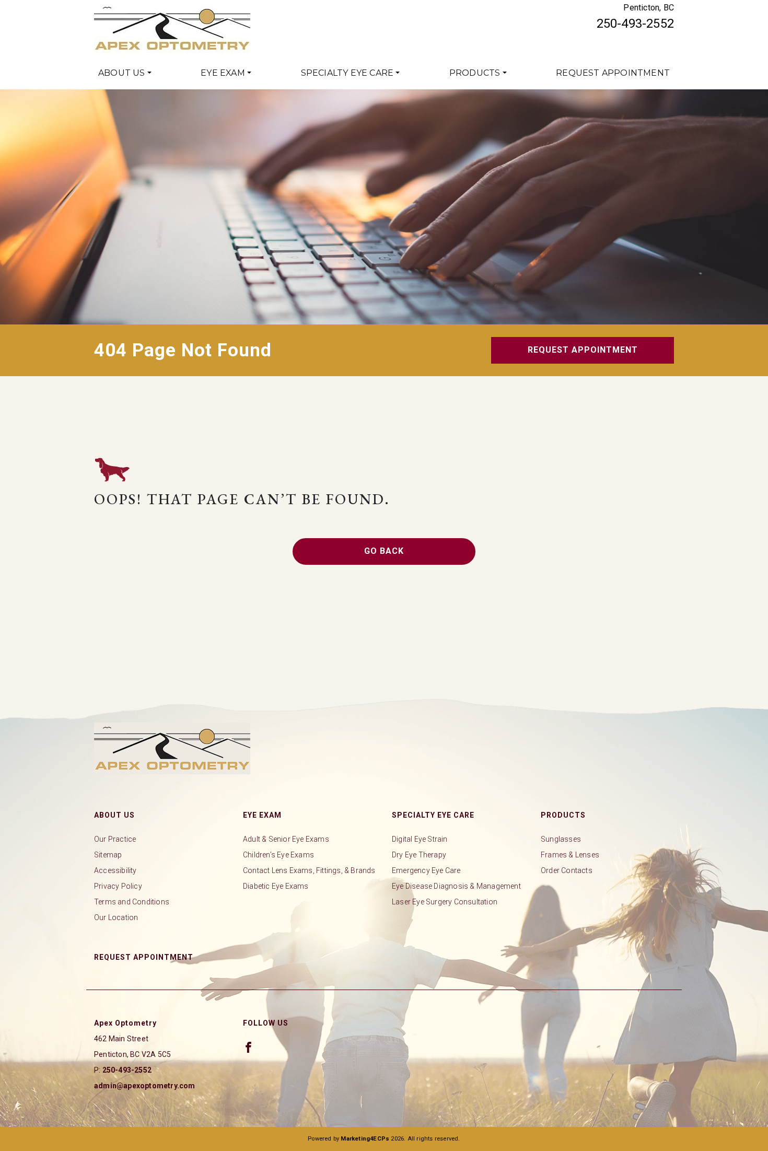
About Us (121, 73)
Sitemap (108, 855)
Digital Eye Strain (420, 839)
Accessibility (115, 870)
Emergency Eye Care (426, 870)
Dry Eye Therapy (419, 855)
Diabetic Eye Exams (276, 886)
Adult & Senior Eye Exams (286, 839)
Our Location (116, 917)
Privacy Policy (118, 886)
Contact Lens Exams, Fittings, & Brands (309, 870)
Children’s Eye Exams (278, 855)
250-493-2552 (635, 23)
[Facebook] (248, 1047)
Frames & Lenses (570, 855)
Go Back (384, 551)
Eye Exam (223, 73)
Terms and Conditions (131, 902)
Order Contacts (566, 870)
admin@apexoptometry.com (144, 1086)
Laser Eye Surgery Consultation (444, 902)
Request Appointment (613, 73)
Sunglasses (561, 839)
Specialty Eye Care (347, 73)
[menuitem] (125, 73)
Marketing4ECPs (365, 1138)
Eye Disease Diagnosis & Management (456, 886)
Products (475, 73)
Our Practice (115, 839)
